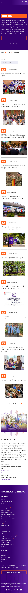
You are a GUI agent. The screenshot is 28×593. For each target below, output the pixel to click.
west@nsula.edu (5, 479)
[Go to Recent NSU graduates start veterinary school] (14, 324)
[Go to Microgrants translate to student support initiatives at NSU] (14, 234)
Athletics (3, 534)
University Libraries (5, 521)
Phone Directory (5, 510)
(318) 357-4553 (5, 470)
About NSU (3, 553)
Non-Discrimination (5, 586)
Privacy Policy (17, 586)
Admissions (4, 555)
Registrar (3, 561)
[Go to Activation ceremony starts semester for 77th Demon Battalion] (14, 173)
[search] (23, 2)
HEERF (3, 503)
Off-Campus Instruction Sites (7, 544)
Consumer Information (6, 540)
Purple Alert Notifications (6, 512)
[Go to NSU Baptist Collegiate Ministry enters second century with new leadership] (14, 142)
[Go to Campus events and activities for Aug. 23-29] (14, 81)
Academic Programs (5, 531)
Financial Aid (4, 559)
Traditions (3, 547)
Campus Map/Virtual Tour (6, 538)
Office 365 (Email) (5, 508)
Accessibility (12, 586)
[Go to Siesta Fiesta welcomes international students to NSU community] (14, 111)
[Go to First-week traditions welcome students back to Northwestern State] (14, 203)
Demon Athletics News (14, 46)
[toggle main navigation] (26, 2)
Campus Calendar (13, 38)
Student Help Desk (5, 516)
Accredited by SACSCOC (11, 584)
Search (3, 59)
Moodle (3, 506)
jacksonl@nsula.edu (6, 472)
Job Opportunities (5, 542)
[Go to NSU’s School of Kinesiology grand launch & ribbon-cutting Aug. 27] (14, 293)
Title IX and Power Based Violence (9, 519)
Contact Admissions (13, 572)
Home (2, 52)
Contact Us (13, 43)
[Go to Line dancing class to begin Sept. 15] (14, 263)
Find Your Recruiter (5, 557)
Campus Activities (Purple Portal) (8, 536)
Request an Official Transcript (8, 514)
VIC (2, 523)
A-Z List (3, 499)
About (8, 52)
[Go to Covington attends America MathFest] (14, 386)
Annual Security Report (6, 501)
